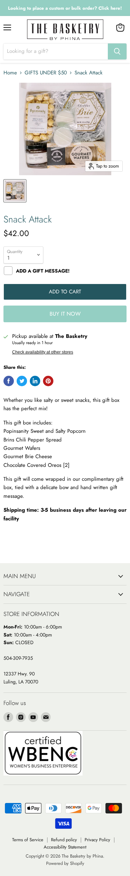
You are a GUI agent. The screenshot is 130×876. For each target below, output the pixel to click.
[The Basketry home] (65, 29)
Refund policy (64, 839)
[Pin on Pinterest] (48, 381)
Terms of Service (27, 839)
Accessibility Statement (65, 847)
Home (10, 73)
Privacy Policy (97, 839)
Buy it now (65, 314)
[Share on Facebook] (8, 381)
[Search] (117, 51)
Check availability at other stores (42, 352)
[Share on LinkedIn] (35, 381)
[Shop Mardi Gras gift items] (65, 8)
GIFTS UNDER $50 (46, 73)
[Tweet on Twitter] (22, 381)
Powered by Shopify (65, 863)
